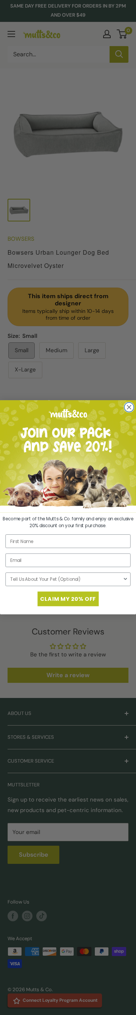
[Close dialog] (129, 407)
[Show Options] (125, 579)
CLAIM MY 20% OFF (68, 599)
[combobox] (66, 579)
